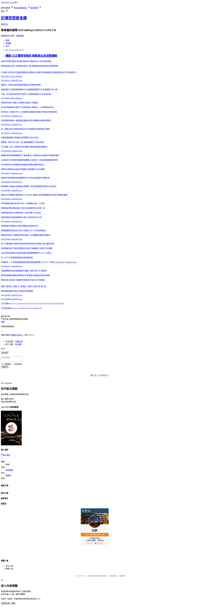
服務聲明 (122, 576)
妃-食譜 (18, 344)
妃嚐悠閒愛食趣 (14, 18)
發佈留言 (5, 367)
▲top (3, 348)
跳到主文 (4, 24)
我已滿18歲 (5, 603)
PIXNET (82, 576)
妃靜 (3, 322)
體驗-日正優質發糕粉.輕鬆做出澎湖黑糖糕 (31, 55)
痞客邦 (14, 335)
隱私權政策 (113, 576)
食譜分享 (19, 341)
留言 (19, 335)
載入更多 (5, 353)
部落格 (8, 43)
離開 (13, 603)
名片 (7, 46)
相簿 (7, 40)
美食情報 (20, 36)
